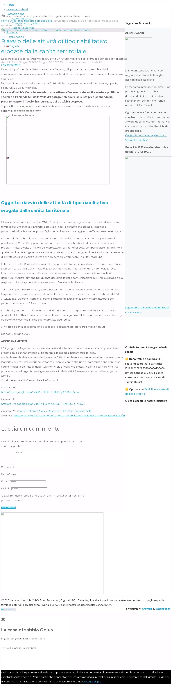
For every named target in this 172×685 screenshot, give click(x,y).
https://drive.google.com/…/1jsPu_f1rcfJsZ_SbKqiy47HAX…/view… (41, 392)
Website (6, 488)
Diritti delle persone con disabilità (81, 62)
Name (5, 474)
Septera (146, 609)
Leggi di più (93, 681)
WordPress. (163, 609)
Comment (7, 467)
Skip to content (10, 64)
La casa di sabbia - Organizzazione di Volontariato (41, 54)
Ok (84, 681)
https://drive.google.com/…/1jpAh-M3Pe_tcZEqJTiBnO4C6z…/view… (43, 403)
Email (5, 481)
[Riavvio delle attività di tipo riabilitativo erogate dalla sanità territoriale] (46, 30)
